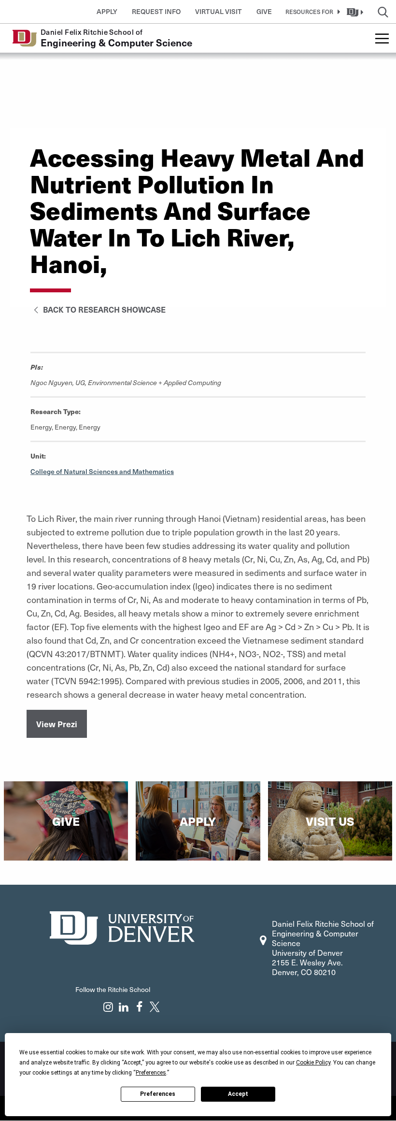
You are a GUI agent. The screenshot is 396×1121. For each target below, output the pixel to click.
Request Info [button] (156, 11)
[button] (311, 11)
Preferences (157, 1094)
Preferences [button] (151, 1072)
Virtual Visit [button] (218, 11)
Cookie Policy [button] (313, 1062)
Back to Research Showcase (103, 309)
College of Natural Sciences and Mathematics (102, 471)
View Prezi (56, 724)
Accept (238, 1094)
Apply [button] (107, 11)
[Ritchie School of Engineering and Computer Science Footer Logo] (122, 926)
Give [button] (264, 11)
